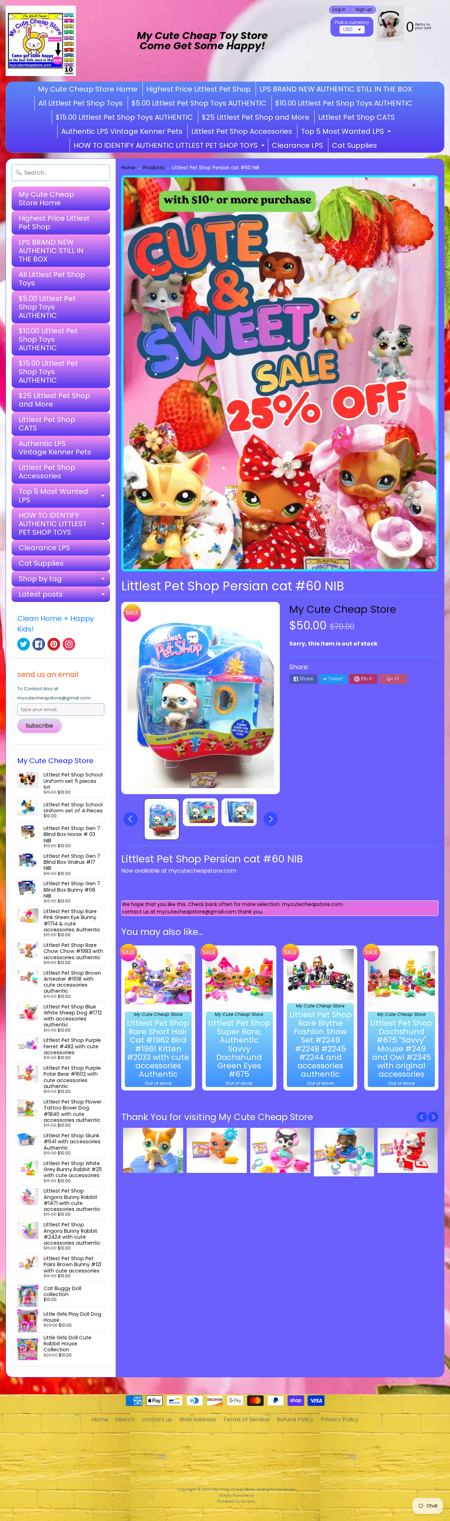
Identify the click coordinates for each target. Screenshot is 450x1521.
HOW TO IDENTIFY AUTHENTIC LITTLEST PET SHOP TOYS (169, 146)
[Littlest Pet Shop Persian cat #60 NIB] (161, 819)
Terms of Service (246, 1419)
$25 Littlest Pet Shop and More (255, 117)
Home (128, 167)
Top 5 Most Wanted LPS (347, 132)
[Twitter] (23, 644)
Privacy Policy (340, 1419)
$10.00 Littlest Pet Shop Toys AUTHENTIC (343, 103)
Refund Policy (295, 1419)
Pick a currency (352, 22)
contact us (157, 1419)
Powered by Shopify (236, 1501)
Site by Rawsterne (236, 1495)
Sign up (363, 9)
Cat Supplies (354, 145)
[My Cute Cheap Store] (41, 41)
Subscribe (39, 726)
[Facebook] (38, 644)
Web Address (197, 1419)
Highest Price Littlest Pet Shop (198, 89)
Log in (339, 9)
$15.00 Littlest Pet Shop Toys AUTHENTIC (124, 117)
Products (153, 167)
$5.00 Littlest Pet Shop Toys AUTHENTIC (198, 103)
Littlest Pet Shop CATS (356, 117)
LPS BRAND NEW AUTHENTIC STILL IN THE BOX (335, 89)
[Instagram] (69, 644)
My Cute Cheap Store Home (87, 89)
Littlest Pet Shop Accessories (241, 131)
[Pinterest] (53, 644)
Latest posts (64, 595)
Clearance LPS (297, 145)
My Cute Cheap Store (342, 609)
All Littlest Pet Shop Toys (80, 103)
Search (125, 1419)
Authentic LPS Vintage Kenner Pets (121, 131)
